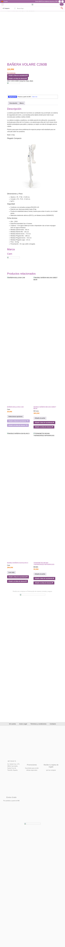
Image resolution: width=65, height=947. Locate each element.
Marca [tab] (22, 103)
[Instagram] (62, 1)
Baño (31, 81)
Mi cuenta (12, 724)
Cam (8, 409)
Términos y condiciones (38, 724)
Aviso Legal (23, 724)
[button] (2, 4)
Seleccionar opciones (15, 416)
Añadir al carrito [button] (40, 418)
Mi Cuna (36, 411)
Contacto (53, 724)
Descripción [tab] (13, 103)
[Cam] (13, 83)
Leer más (11, 572)
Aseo (27, 81)
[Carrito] (62, 4)
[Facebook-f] (59, 1)
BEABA (36, 567)
